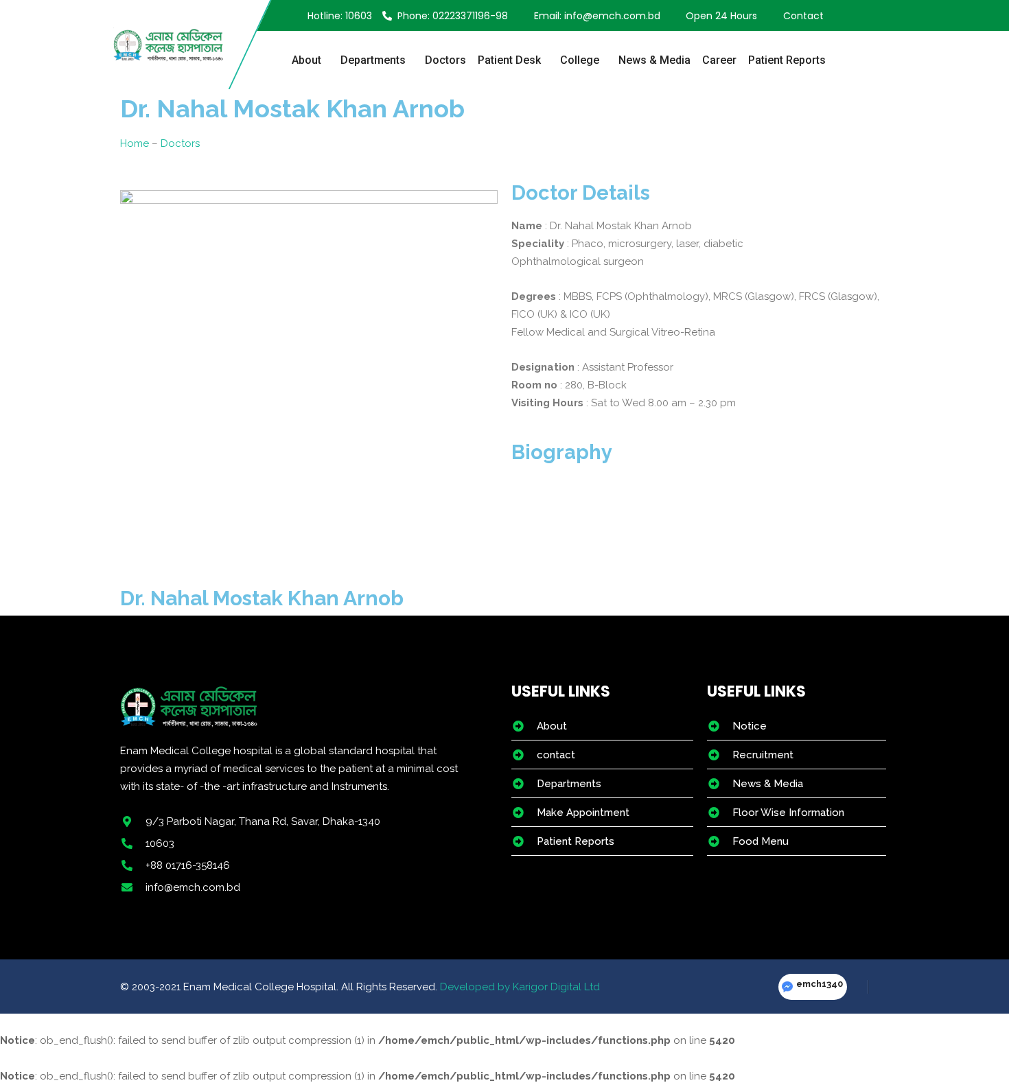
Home (134, 143)
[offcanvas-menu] (888, 15)
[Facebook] (858, 987)
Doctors (445, 60)
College (579, 60)
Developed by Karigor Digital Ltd (520, 987)
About (306, 60)
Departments (373, 60)
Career (719, 60)
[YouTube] (878, 987)
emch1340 (819, 984)
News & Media (654, 60)
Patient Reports (787, 60)
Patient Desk (509, 60)
